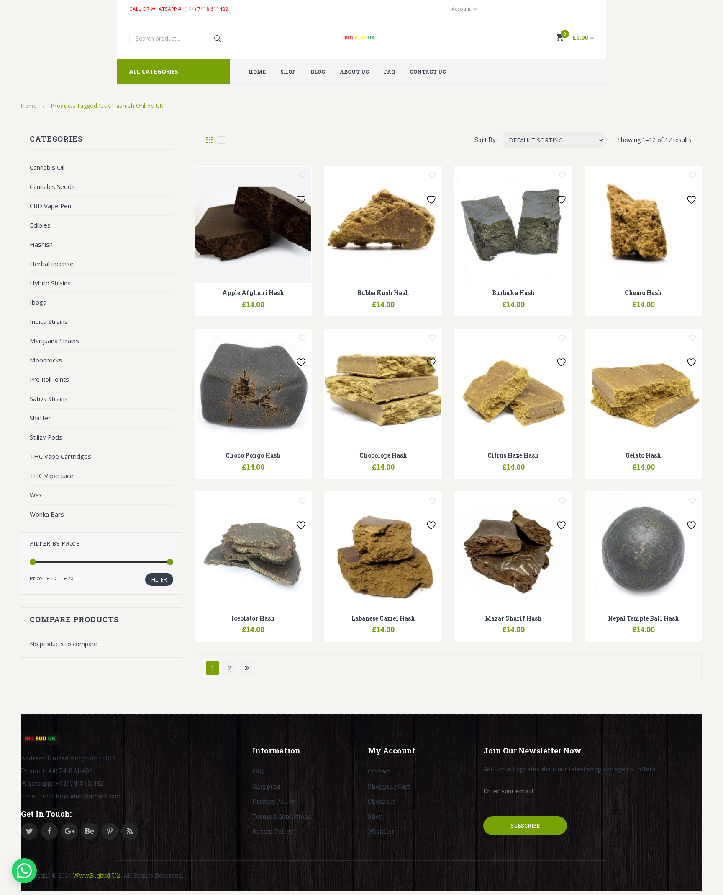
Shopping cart (389, 786)
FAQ (258, 771)
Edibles (40, 225)
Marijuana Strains (54, 340)
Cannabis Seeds (52, 186)
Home (29, 105)
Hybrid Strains (50, 283)
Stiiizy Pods (46, 437)
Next (247, 668)
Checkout (381, 801)
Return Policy (272, 832)
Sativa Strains (49, 398)
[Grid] (209, 140)
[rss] (129, 831)
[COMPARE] (253, 300)
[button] (24, 870)
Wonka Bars (47, 514)
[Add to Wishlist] (302, 175)
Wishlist (381, 832)
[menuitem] (260, 71)
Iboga (38, 302)
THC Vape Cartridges (60, 456)
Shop (375, 816)
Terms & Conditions (281, 816)
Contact (379, 771)
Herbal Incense (52, 263)
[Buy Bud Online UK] (362, 38)
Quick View (274, 300)
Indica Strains (49, 321)
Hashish (41, 244)
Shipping (266, 786)
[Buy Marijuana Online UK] (41, 739)
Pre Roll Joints (49, 379)
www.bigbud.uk (97, 875)
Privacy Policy (273, 801)
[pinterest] (109, 831)
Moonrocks (46, 360)
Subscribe (525, 825)
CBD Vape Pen (50, 206)
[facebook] (49, 831)
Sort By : (486, 140)
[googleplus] (69, 831)
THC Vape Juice (52, 475)
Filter (159, 579)
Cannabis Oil (47, 167)
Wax (36, 495)
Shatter (40, 418)
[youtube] (89, 831)
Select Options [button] (232, 300)
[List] (221, 140)
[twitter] (29, 831)
